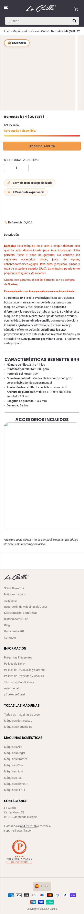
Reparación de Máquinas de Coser (25, 606)
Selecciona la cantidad (21, 159)
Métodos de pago (15, 594)
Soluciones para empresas (20, 612)
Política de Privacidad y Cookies (24, 676)
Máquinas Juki (13, 771)
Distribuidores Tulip (16, 619)
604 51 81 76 (28, 826)
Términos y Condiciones (19, 682)
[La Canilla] (41, 9)
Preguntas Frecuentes (18, 657)
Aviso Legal (11, 688)
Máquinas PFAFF (15, 790)
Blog (7, 625)
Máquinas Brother (15, 759)
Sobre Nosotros (14, 588)
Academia (10, 600)
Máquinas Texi (13, 777)
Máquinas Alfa (13, 746)
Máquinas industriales (18, 726)
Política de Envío (14, 663)
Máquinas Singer (14, 753)
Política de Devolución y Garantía (24, 669)
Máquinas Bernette (16, 783)
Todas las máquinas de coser (22, 714)
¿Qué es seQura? (14, 694)
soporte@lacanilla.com (18, 830)
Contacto (10, 637)
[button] (6, 7)
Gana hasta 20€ (14, 631)
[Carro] (76, 9)
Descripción (11, 234)
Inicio (7, 31)
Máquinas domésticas (26, 31)
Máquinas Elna (13, 765)
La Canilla (51, 908)
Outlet (45, 31)
